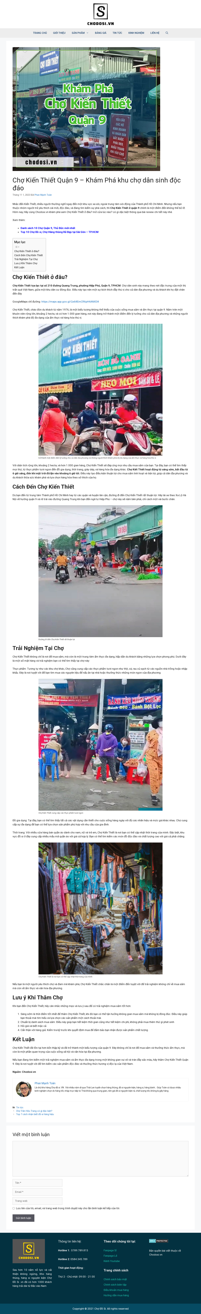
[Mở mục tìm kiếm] (167, 33)
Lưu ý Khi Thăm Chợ (25, 263)
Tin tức (117, 32)
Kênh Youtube (112, 1261)
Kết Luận (19, 267)
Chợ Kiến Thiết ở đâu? (26, 251)
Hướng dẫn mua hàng (116, 1295)
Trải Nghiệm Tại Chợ (26, 259)
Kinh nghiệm (136, 32)
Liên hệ (154, 32)
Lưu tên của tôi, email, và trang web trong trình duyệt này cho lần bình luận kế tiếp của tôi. (68, 1208)
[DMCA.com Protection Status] (158, 1241)
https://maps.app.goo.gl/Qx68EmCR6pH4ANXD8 (70, 301)
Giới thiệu (59, 32)
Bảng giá (100, 32)
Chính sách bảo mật (115, 1279)
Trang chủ (40, 32)
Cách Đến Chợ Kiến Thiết (28, 255)
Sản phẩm (78, 32)
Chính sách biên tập (115, 1284)
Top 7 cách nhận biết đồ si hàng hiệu (35, 1114)
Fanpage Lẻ (110, 1255)
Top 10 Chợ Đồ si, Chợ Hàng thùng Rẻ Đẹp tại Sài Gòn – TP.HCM (59, 232)
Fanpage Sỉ (110, 1250)
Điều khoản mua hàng (116, 1290)
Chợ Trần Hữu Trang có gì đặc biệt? (34, 1111)
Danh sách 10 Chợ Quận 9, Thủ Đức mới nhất (48, 228)
